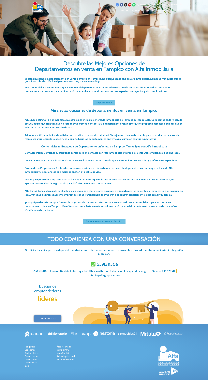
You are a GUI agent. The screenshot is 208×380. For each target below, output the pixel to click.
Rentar (149, 10)
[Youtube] (129, 5)
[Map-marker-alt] (117, 5)
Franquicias (163, 10)
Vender (124, 10)
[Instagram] (125, 5)
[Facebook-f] (121, 5)
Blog (176, 10)
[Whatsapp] (134, 5)
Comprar (137, 10)
